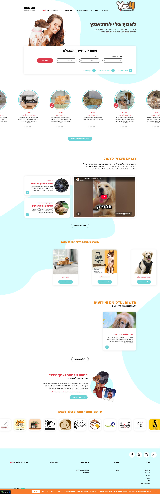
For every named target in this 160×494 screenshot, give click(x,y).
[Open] (104, 61)
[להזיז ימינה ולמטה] (2, 492)
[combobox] (113, 60)
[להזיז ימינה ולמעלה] (2, 491)
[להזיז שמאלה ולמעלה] (1, 491)
